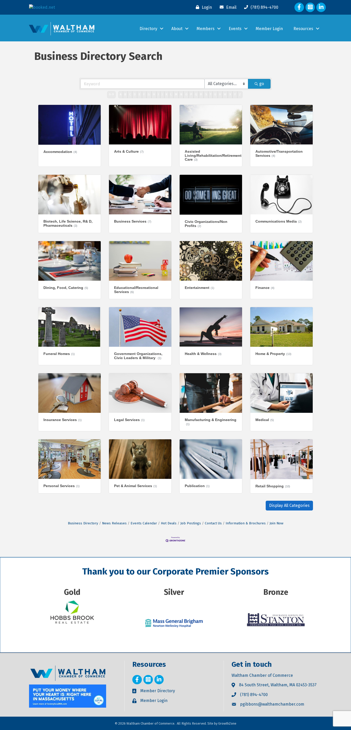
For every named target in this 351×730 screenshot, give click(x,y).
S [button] (206, 94)
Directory (148, 28)
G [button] (149, 94)
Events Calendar (144, 523)
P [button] (191, 94)
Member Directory (157, 690)
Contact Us (213, 523)
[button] (289, 505)
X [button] (230, 94)
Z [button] (240, 94)
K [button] (166, 94)
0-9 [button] (111, 94)
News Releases (114, 523)
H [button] (154, 94)
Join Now (276, 523)
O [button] (186, 94)
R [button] (201, 94)
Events (235, 28)
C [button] (130, 94)
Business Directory (83, 523)
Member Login (269, 28)
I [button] (158, 94)
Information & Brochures (246, 523)
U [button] (215, 94)
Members (206, 28)
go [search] (261, 83)
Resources (303, 28)
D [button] (135, 94)
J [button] (162, 94)
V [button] (220, 94)
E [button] (139, 94)
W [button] (225, 94)
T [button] (210, 94)
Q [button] (196, 94)
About (176, 28)
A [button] (120, 94)
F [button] (144, 94)
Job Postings (190, 523)
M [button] (176, 94)
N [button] (181, 94)
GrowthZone (227, 723)
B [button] (125, 94)
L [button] (171, 94)
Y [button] (235, 94)
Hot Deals (169, 523)
